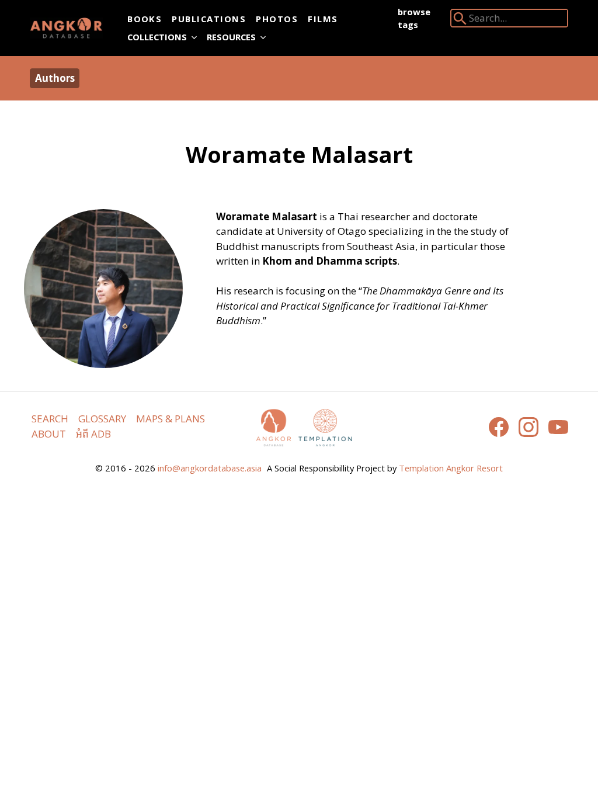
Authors (55, 78)
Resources (231, 37)
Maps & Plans (170, 418)
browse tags (414, 18)
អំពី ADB (93, 433)
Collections (157, 37)
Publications (209, 19)
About (49, 433)
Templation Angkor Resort (451, 468)
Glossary (102, 418)
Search (50, 418)
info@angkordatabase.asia (210, 468)
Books (144, 19)
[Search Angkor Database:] (460, 21)
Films (323, 19)
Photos (277, 19)
